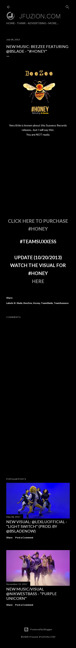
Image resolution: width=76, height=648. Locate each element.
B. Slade (18, 303)
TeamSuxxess (61, 303)
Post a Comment (24, 537)
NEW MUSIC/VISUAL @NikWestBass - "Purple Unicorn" (31, 594)
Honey (36, 303)
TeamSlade (47, 303)
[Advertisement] (38, 443)
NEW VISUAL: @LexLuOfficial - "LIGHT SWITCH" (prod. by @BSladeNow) (36, 526)
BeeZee (27, 303)
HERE (38, 281)
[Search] (67, 6)
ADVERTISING (37, 23)
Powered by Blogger (41, 629)
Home (10, 23)
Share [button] (9, 297)
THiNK (21, 23)
